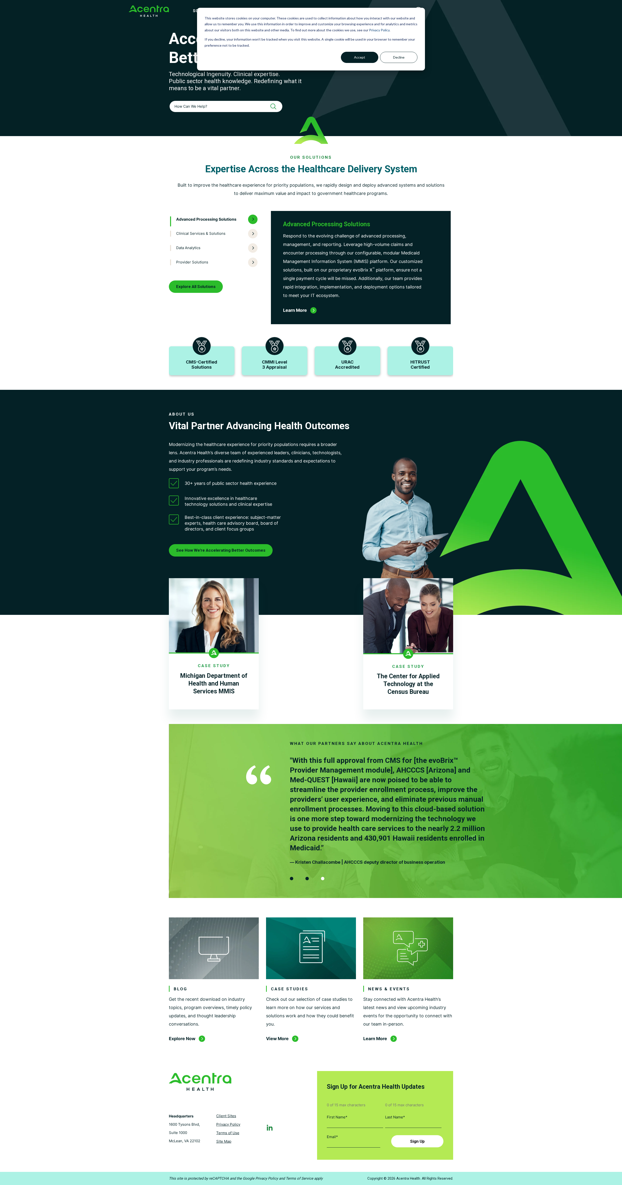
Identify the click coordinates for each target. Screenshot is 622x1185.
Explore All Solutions (196, 286)
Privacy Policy (379, 30)
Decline (399, 57)
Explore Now (182, 1038)
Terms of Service (299, 1178)
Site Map (223, 1141)
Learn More (375, 1038)
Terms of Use (227, 1133)
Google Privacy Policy (260, 1178)
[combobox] (226, 106)
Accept (359, 57)
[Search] (275, 106)
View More (277, 1038)
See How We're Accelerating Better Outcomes (220, 550)
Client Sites (226, 1116)
